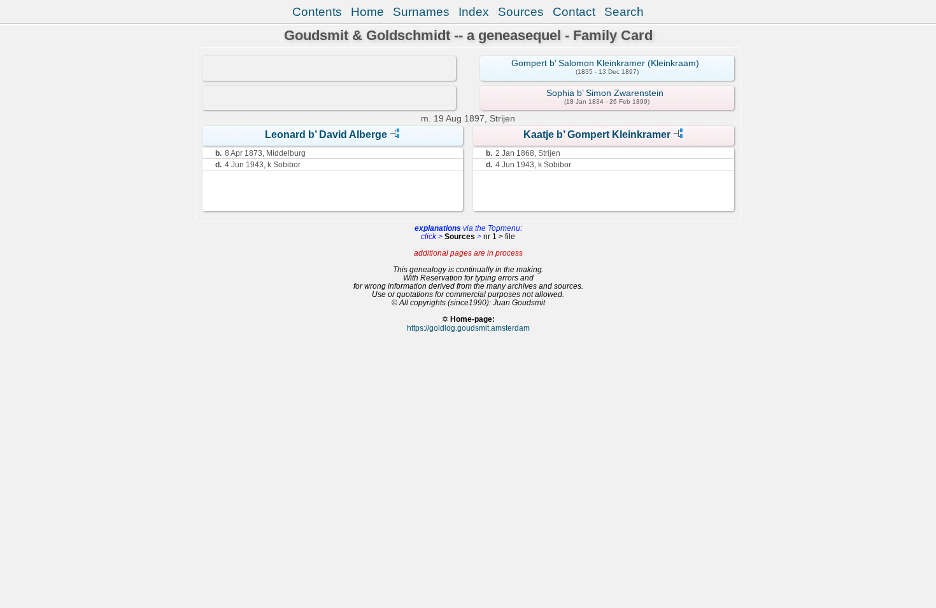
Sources (521, 11)
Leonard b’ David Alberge (326, 134)
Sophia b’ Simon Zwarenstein (604, 93)
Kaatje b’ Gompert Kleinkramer (596, 134)
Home (367, 11)
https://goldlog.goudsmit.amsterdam (468, 328)
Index (473, 11)
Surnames (421, 11)
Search (624, 11)
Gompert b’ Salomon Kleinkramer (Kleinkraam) (605, 63)
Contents (317, 11)
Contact (574, 11)
